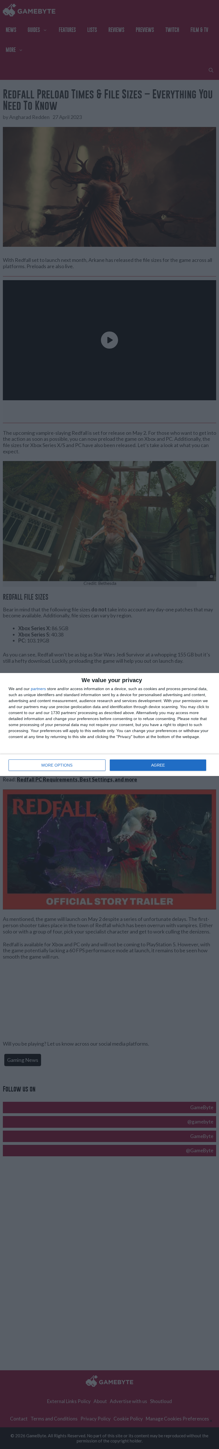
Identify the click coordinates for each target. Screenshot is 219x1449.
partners (38, 689)
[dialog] (109, 724)
